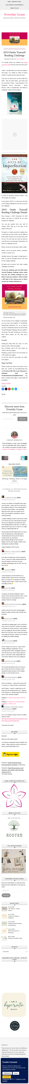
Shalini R (8, 570)
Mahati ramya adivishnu (13, 604)
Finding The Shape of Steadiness (13, 917)
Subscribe (22, 419)
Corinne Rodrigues (20, 59)
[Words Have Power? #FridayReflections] (5, 458)
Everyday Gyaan (14, 14)
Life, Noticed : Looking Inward (14, 909)
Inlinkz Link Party (6, 383)
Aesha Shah (9, 618)
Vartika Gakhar (10, 661)
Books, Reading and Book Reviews (14, 48)
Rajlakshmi (9, 641)
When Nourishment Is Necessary (13, 931)
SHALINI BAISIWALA (11, 677)
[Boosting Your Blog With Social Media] (23, 458)
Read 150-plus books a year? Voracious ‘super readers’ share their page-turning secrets (13, 770)
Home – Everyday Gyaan (14, 1)
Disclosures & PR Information (14, 4)
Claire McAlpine (11, 497)
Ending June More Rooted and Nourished (15, 924)
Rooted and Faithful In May (15, 938)
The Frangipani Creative (20, 449)
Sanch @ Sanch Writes (13, 551)
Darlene (8, 588)
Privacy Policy (14, 8)
